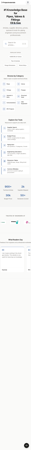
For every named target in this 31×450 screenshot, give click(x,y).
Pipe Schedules (15, 61)
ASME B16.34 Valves (15, 56)
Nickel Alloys (22, 65)
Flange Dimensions (10, 65)
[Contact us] (26, 445)
